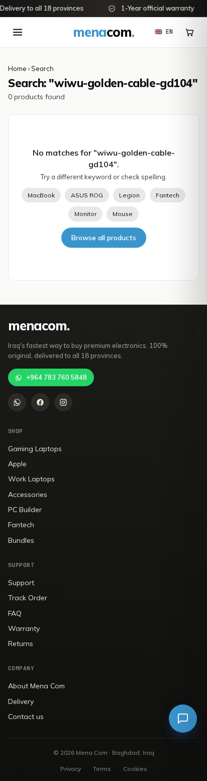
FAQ (15, 613)
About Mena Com (36, 685)
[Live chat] (183, 718)
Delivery (21, 701)
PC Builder (25, 509)
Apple (17, 463)
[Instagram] (63, 402)
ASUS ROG (87, 195)
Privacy (70, 768)
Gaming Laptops (35, 448)
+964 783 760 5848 (56, 377)
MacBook (41, 195)
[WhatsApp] (17, 402)
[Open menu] (17, 32)
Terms (102, 768)
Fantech (167, 195)
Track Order (27, 597)
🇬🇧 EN (164, 32)
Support (21, 582)
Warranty (24, 628)
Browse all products (103, 237)
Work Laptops (31, 478)
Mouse (123, 214)
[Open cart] (189, 32)
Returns (20, 643)
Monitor (85, 214)
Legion (129, 195)
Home (17, 68)
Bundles (21, 540)
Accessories (27, 494)
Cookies (135, 768)
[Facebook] (40, 402)
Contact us (26, 716)
